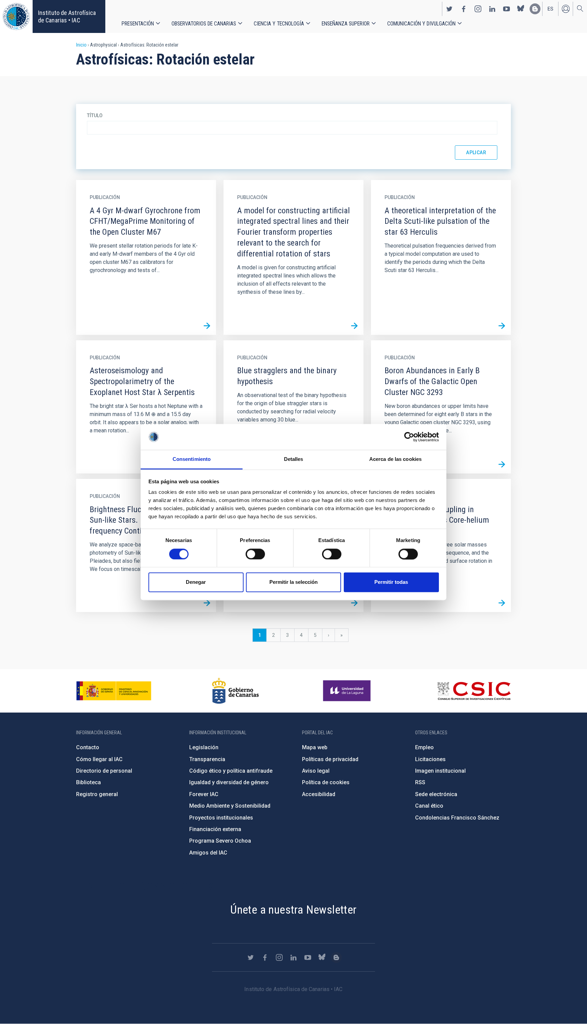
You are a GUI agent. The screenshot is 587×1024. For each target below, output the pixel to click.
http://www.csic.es (474, 690)
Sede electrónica (436, 794)
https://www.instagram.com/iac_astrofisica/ (478, 9)
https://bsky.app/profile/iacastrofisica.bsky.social (521, 9)
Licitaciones (430, 759)
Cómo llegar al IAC (99, 759)
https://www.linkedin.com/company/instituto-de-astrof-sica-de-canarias (492, 9)
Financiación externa (215, 829)
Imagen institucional (440, 771)
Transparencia (207, 759)
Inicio (81, 45)
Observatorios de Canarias (204, 23)
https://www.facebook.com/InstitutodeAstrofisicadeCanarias (464, 9)
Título (95, 115)
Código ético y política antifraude (230, 771)
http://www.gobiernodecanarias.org (235, 690)
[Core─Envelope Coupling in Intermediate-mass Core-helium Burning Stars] (502, 603)
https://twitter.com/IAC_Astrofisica (449, 9)
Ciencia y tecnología (279, 23)
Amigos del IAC (208, 852)
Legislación (203, 747)
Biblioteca (88, 782)
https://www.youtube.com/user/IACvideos (506, 9)
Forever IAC (203, 794)
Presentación (138, 23)
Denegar (196, 582)
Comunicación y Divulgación (421, 23)
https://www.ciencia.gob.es (114, 691)
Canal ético (429, 806)
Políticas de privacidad (330, 759)
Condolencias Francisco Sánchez (457, 817)
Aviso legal (316, 771)
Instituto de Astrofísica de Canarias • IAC (67, 16)
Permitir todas (391, 582)
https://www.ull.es (347, 690)
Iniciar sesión (565, 9)
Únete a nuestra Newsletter (293, 909)
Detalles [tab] (293, 459)
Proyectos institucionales (221, 817)
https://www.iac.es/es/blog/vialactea (535, 9)
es (550, 9)
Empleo (424, 747)
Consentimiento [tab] (192, 459)
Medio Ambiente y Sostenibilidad (229, 806)
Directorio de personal (104, 771)
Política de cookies (326, 782)
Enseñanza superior (346, 23)
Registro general (97, 794)
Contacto (87, 747)
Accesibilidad (318, 794)
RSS (420, 782)
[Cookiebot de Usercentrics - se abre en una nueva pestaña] (409, 437)
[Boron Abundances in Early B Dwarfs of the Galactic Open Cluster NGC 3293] (502, 464)
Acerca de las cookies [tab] (395, 459)
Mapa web (314, 747)
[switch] (255, 554)
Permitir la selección (293, 582)
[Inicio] (16, 16)
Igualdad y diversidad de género (229, 782)
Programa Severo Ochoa (220, 841)
